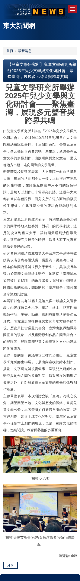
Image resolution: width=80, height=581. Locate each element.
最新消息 (25, 51)
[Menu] (72, 9)
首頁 (9, 51)
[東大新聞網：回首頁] (40, 12)
